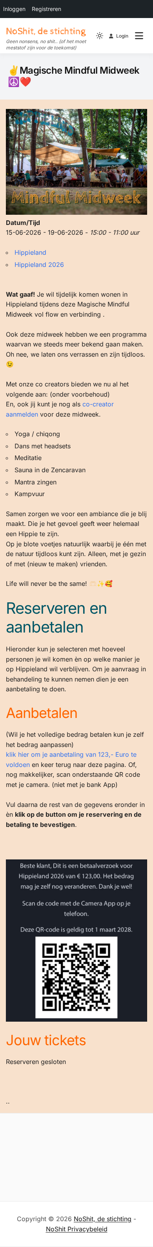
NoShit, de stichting (46, 31)
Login (122, 36)
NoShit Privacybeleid (76, 1229)
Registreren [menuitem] (46, 8)
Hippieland (30, 252)
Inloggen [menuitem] (14, 8)
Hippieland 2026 (39, 264)
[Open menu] (139, 35)
